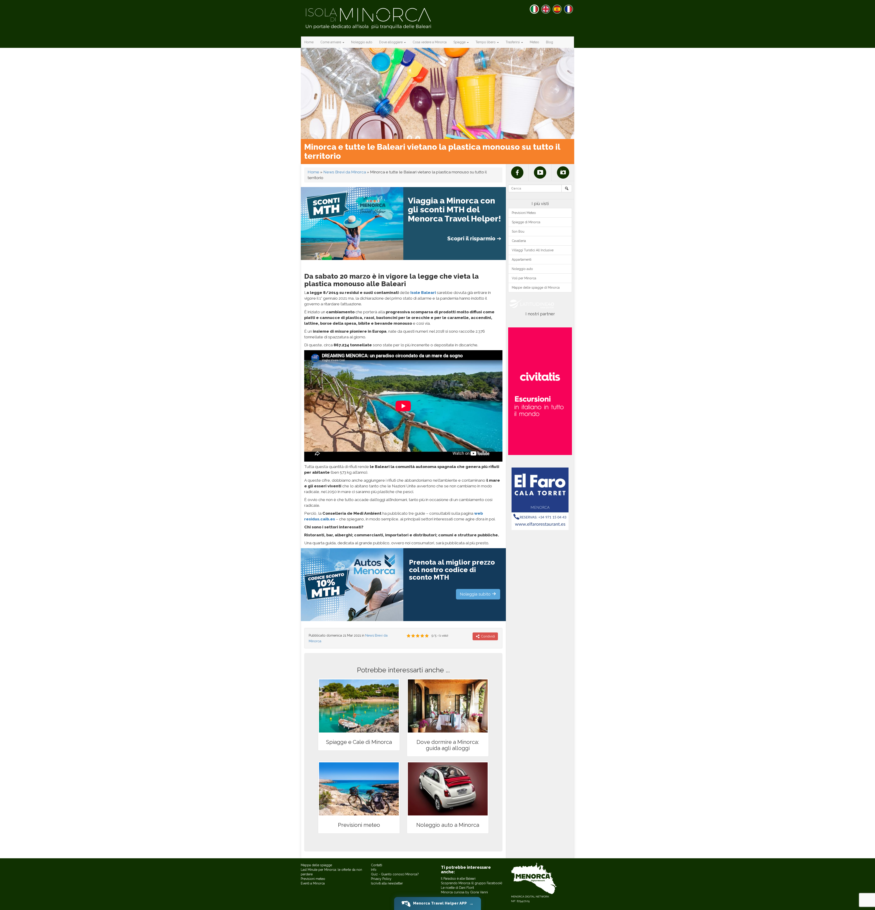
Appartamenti (521, 259)
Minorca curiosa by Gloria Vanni (464, 892)
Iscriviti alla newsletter (387, 883)
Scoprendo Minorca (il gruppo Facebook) (471, 883)
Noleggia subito (476, 594)
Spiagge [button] (459, 42)
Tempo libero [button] (486, 42)
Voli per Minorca (524, 278)
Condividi (487, 636)
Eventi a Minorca (313, 883)
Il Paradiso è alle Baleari (458, 878)
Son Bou (518, 231)
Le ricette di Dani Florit (457, 887)
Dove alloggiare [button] (391, 42)
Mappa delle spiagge (316, 865)
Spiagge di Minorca (526, 222)
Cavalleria (519, 241)
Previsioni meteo (313, 879)
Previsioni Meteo (524, 213)
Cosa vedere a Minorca (430, 42)
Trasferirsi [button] (513, 42)
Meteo (534, 42)
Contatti (376, 865)
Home (309, 42)
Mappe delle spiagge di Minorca (536, 287)
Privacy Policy (381, 879)
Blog (549, 42)
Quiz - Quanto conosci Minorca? (395, 874)
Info (373, 869)
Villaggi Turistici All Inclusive (532, 250)
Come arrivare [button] (331, 42)
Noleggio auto (361, 42)
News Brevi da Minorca (344, 172)
